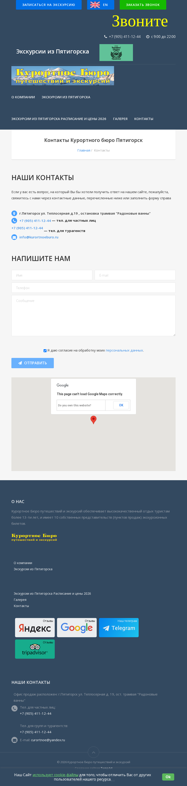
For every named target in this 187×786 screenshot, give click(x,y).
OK (121, 405)
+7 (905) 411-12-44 (124, 36)
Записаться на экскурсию (48, 5)
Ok (168, 776)
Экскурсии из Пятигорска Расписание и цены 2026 (58, 118)
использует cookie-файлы (55, 774)
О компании (23, 97)
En (105, 5)
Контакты (143, 118)
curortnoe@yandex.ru (48, 740)
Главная (83, 150)
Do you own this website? (74, 405)
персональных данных (124, 350)
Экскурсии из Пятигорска (66, 97)
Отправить (35, 362)
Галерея (120, 118)
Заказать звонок (143, 5)
